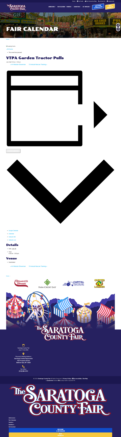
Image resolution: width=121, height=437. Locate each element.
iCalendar (11, 234)
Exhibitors (11, 424)
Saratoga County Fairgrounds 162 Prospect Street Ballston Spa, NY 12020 (23, 360)
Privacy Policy (67, 378)
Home (73, 1)
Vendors (11, 422)
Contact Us (102, 1)
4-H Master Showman (18, 64)
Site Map (85, 378)
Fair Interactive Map (91, 1)
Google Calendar (13, 230)
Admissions (12, 418)
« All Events (9, 49)
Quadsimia (50, 380)
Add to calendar (13, 151)
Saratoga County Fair (44, 378)
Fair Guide (80, 1)
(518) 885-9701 (23, 371)
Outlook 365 (12, 237)
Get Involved (12, 427)
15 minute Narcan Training (38, 64)
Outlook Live (12, 240)
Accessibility (78, 378)
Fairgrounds (111, 1)
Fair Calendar (12, 420)
